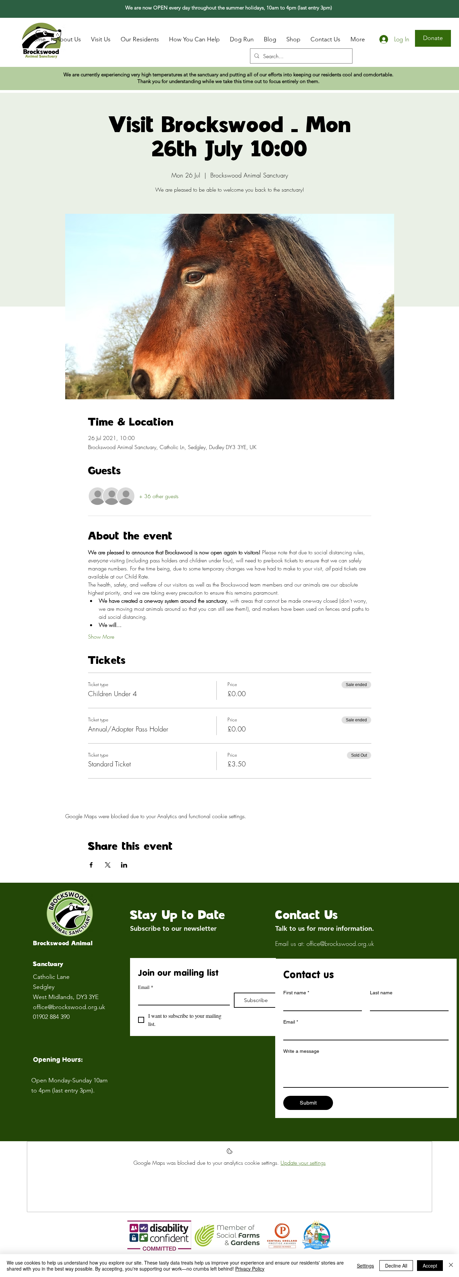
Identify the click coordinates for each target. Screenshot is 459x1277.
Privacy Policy (249, 1268)
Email (145, 987)
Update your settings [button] (303, 1162)
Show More (101, 636)
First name (296, 992)
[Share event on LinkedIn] (124, 865)
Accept (430, 1265)
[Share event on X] (108, 865)
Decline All (396, 1265)
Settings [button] (365, 1265)
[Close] (451, 1266)
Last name (381, 992)
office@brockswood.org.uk (69, 1007)
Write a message (301, 1051)
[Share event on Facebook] (91, 865)
